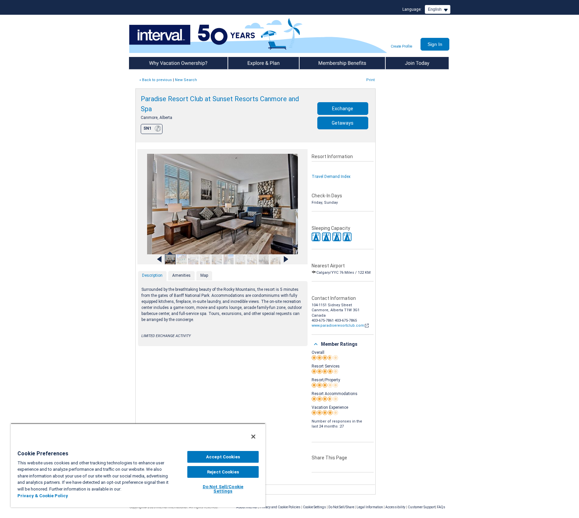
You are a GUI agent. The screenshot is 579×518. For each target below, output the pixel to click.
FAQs (441, 507)
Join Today (396, 63)
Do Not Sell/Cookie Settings (223, 489)
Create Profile (401, 46)
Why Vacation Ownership (153, 63)
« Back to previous (155, 80)
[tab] (152, 276)
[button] (316, 237)
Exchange (342, 108)
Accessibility (395, 507)
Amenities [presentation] (181, 275)
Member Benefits (316, 63)
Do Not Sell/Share (341, 507)
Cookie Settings (314, 507)
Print (370, 80)
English (435, 9)
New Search (186, 80)
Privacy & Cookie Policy (42, 495)
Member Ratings (339, 344)
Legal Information (370, 507)
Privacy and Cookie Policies (280, 507)
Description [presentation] (152, 275)
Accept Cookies (223, 456)
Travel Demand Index (331, 176)
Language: (412, 9)
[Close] (253, 436)
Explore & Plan (242, 63)
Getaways (342, 123)
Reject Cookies (223, 471)
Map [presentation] (204, 275)
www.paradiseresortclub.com (338, 325)
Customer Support (421, 507)
